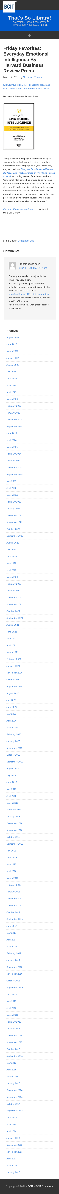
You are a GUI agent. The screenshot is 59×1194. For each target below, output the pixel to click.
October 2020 (13, 679)
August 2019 (12, 768)
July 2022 (11, 549)
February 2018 (13, 885)
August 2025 (12, 365)
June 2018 (11, 857)
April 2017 (11, 939)
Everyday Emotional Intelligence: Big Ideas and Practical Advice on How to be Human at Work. (29, 173)
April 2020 (11, 720)
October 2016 (13, 980)
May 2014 (11, 1124)
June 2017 (11, 926)
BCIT (10, 7)
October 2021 (13, 611)
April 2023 (11, 488)
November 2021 (14, 604)
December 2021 (14, 597)
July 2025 (11, 371)
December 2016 (14, 967)
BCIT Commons (44, 1186)
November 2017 (14, 905)
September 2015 (14, 1056)
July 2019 (11, 775)
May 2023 (11, 481)
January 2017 (13, 960)
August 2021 (12, 625)
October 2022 (13, 529)
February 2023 (13, 501)
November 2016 (14, 974)
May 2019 (11, 789)
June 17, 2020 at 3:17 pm (33, 268)
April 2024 (11, 440)
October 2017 (13, 912)
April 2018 (11, 871)
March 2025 (12, 399)
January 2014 (13, 1138)
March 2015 (12, 1076)
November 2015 (14, 1042)
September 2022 (14, 536)
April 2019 (11, 796)
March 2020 (12, 727)
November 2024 (14, 419)
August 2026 (12, 337)
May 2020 (11, 714)
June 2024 (11, 433)
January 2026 (13, 358)
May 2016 (11, 1001)
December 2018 (14, 823)
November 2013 (14, 1152)
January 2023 (13, 508)
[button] (29, 35)
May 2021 (11, 638)
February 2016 (13, 1022)
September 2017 (14, 919)
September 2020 (14, 686)
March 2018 (12, 878)
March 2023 (12, 495)
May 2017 (11, 933)
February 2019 (13, 809)
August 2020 (12, 693)
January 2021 (13, 666)
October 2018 (13, 837)
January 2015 (13, 1083)
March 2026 (12, 351)
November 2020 (14, 672)
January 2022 (13, 590)
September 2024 (14, 426)
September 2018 (14, 844)
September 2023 (14, 474)
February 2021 (13, 659)
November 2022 (14, 522)
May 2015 (11, 1063)
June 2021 (11, 631)
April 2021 (11, 645)
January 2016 (13, 1028)
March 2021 (12, 652)
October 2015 (13, 1049)
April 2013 (11, 1158)
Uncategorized (26, 240)
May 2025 (11, 385)
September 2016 (14, 987)
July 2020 (11, 700)
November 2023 (14, 467)
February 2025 (13, 406)
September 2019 (14, 761)
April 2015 (11, 1069)
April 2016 (11, 1008)
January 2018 (13, 891)
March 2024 (12, 447)
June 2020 (11, 707)
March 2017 (12, 946)
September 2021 (14, 618)
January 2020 (13, 741)
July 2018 (11, 850)
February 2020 (13, 734)
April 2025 (11, 392)
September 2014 (14, 1110)
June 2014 (11, 1117)
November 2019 (14, 748)
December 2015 (14, 1035)
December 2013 (14, 1145)
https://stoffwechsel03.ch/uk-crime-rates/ (29, 294)
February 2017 (13, 953)
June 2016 (11, 994)
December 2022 (14, 515)
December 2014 (14, 1090)
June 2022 (11, 556)
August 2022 (12, 542)
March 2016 (12, 1015)
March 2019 (12, 803)
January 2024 (13, 460)
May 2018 (11, 864)
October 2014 (13, 1104)
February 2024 (13, 453)
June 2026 (11, 344)
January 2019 (13, 816)
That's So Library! (29, 18)
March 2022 (12, 577)
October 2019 (13, 755)
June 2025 (11, 378)
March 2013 (12, 1165)
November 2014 (14, 1097)
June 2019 (11, 782)
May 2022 (11, 563)
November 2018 (14, 830)
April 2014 (11, 1131)
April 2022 (11, 570)
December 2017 (14, 898)
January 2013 (13, 1172)
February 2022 (13, 584)
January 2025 (13, 413)
